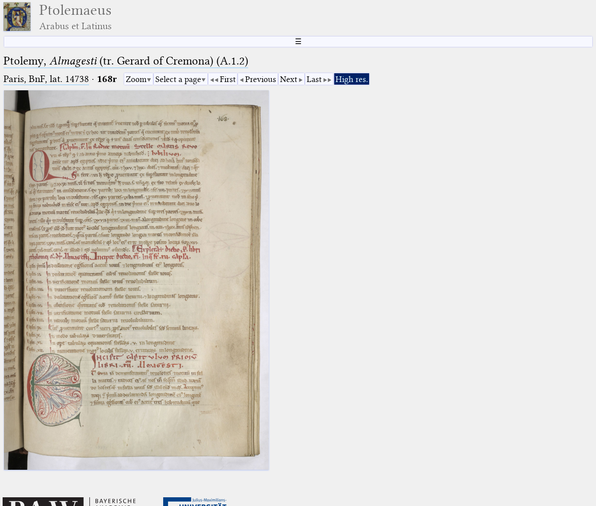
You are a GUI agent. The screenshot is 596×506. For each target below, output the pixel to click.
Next (288, 79)
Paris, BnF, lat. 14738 (46, 79)
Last (314, 79)
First (228, 79)
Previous (260, 79)
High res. (352, 79)
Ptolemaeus (75, 17)
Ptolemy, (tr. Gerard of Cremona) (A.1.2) (125, 61)
